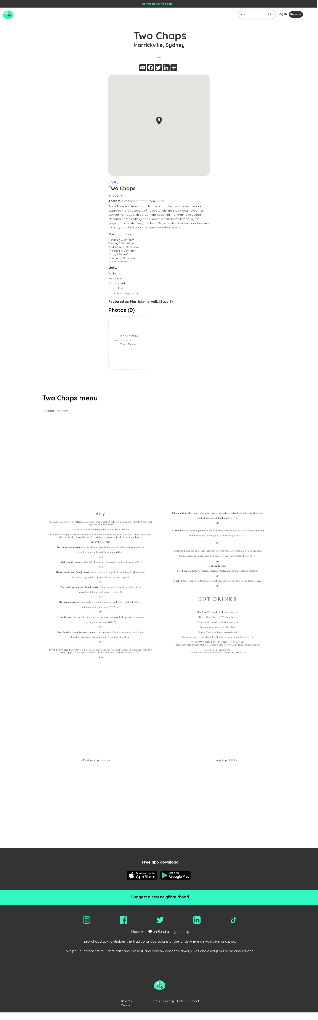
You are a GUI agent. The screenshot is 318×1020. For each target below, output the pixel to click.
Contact (193, 1001)
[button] (159, 120)
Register (296, 14)
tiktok (233, 920)
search (270, 14)
